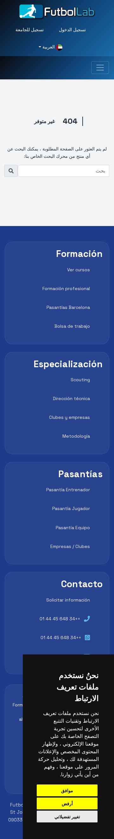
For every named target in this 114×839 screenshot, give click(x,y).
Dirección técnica (71, 398)
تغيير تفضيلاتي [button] (67, 816)
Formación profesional (66, 288)
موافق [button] (67, 790)
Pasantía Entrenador (68, 489)
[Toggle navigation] (100, 67)
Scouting (80, 380)
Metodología (76, 436)
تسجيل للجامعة (30, 30)
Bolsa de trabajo (72, 326)
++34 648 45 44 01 (60, 619)
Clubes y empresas (69, 417)
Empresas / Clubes (70, 546)
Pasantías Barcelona (68, 307)
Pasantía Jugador (71, 508)
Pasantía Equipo (73, 527)
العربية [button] (48, 47)
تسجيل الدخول (72, 30)
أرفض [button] (67, 803)
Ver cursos (78, 270)
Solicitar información (68, 600)
